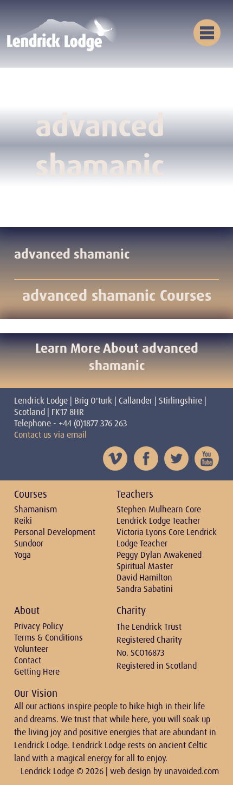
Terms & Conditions (48, 637)
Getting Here (37, 671)
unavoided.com (191, 771)
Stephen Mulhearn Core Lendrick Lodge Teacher (158, 515)
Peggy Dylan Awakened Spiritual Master (159, 560)
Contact (27, 660)
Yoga (22, 554)
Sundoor (28, 543)
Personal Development (54, 532)
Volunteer (31, 649)
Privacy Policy (38, 626)
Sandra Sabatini (144, 589)
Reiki (23, 520)
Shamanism (35, 509)
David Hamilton (144, 577)
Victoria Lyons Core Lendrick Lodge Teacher (166, 537)
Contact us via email (50, 434)
